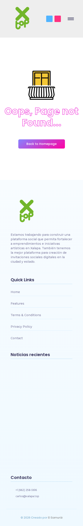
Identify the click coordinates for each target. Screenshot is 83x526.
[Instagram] (57, 19)
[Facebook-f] (49, 19)
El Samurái (55, 518)
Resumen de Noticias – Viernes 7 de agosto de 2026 (41, 455)
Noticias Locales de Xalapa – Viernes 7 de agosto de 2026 (35, 431)
